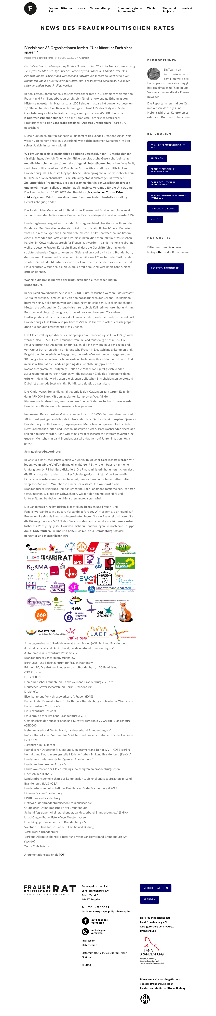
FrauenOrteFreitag (163, 209)
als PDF (60, 854)
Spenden (149, 899)
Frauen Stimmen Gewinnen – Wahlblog (168, 197)
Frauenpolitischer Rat (46, 58)
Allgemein (84, 58)
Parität (155, 220)
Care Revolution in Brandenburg (163, 183)
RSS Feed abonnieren (166, 268)
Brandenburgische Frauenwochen (163, 170)
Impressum (88, 940)
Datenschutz (89, 945)
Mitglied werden (155, 888)
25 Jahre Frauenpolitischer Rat (168, 146)
